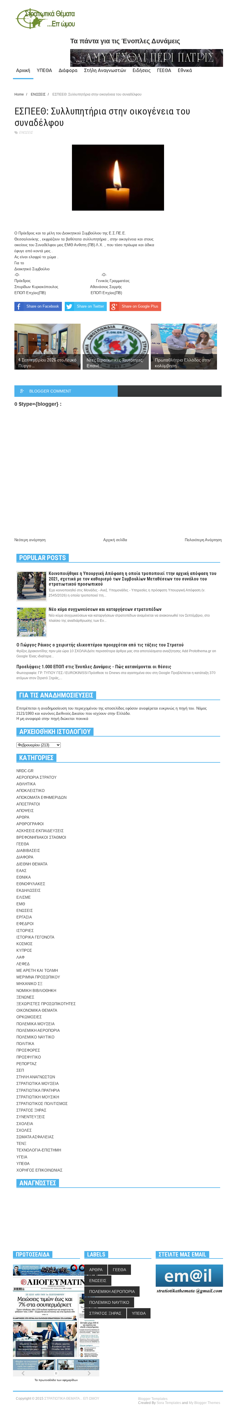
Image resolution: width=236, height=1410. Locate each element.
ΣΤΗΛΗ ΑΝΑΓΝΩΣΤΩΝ (35, 1077)
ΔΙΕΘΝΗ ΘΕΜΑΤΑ (31, 864)
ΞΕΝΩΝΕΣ (25, 997)
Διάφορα (68, 70)
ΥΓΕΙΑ (21, 1157)
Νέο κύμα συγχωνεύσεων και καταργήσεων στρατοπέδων (105, 609)
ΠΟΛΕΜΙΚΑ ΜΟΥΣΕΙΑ (35, 1024)
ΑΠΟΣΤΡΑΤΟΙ (28, 804)
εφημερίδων (70, 1380)
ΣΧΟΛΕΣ (24, 1130)
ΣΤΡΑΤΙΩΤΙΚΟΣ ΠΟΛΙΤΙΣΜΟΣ (42, 1104)
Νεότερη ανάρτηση (29, 540)
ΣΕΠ (20, 1070)
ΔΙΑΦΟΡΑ (24, 857)
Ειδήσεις (142, 70)
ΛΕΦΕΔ (23, 964)
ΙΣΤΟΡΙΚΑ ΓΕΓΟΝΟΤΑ (35, 937)
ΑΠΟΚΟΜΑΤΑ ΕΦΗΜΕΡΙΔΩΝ (41, 797)
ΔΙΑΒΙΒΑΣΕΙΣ (28, 850)
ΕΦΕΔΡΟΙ (25, 924)
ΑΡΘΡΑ (22, 817)
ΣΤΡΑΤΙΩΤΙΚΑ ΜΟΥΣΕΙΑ (37, 1083)
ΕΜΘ (20, 904)
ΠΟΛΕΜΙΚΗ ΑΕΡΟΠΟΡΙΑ (38, 1030)
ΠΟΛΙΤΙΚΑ (25, 1044)
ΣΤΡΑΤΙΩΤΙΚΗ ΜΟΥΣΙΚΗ (37, 1097)
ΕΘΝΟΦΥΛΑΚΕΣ (30, 884)
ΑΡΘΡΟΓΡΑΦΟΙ (30, 824)
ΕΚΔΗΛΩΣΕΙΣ (28, 890)
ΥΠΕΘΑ (44, 70)
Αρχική (23, 70)
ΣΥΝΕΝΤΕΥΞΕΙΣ (30, 1117)
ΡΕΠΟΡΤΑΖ (26, 1064)
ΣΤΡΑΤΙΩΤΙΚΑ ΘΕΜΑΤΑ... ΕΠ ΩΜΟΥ (71, 1399)
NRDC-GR (24, 771)
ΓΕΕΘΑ (164, 70)
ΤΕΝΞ (21, 1143)
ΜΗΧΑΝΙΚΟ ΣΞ (29, 984)
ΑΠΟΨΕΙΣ (25, 811)
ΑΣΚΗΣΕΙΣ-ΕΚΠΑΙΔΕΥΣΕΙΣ (40, 831)
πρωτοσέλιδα (48, 1380)
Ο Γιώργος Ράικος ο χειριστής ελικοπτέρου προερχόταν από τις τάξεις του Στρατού (100, 645)
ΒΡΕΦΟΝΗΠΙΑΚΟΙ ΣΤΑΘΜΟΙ (41, 837)
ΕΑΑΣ (21, 871)
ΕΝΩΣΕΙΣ (26, 132)
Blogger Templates (153, 1399)
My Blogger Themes (204, 1403)
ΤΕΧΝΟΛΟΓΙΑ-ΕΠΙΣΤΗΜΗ (38, 1150)
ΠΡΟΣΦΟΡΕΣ (28, 1050)
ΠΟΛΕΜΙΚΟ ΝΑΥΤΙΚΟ (35, 1037)
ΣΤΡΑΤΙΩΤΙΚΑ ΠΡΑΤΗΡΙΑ (38, 1090)
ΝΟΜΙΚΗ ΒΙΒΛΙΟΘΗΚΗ (36, 990)
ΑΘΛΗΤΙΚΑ (26, 784)
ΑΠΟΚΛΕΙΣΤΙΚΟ (30, 790)
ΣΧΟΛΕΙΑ (24, 1124)
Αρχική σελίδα (115, 540)
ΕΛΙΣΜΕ (23, 897)
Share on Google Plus (140, 306)
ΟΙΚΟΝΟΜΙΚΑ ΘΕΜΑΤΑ (36, 1010)
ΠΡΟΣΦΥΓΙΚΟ (28, 1057)
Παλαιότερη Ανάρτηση (203, 540)
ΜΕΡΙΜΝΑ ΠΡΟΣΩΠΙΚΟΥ (38, 977)
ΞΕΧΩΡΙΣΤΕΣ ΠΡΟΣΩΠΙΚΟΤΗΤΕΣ (46, 1004)
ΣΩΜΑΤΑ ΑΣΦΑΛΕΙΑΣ (35, 1137)
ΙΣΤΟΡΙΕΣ (25, 931)
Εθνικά (185, 70)
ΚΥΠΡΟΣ (24, 950)
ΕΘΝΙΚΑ (23, 877)
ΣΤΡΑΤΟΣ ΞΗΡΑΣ (31, 1110)
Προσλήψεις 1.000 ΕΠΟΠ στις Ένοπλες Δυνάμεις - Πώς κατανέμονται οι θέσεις (93, 666)
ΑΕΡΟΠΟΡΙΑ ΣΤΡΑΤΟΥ (36, 777)
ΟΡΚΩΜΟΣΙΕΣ (29, 1017)
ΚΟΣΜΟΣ (24, 944)
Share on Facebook (42, 306)
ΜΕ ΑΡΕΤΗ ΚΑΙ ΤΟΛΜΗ (37, 970)
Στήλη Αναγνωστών (105, 70)
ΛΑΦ (20, 957)
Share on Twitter (90, 306)
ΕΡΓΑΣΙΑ (24, 917)
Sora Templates (169, 1403)
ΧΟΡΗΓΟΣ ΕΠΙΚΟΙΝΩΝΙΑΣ (39, 1170)
